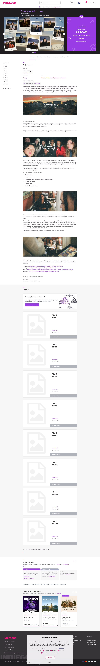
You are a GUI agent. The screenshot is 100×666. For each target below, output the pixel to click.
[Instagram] (11, 644)
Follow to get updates (29, 578)
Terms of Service (16, 661)
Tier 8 (5, 84)
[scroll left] (4, 34)
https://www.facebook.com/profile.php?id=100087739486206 (46, 266)
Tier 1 (5, 68)
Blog (72, 642)
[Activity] (86, 3)
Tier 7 (5, 81)
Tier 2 (5, 71)
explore (59, 593)
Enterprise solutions (91, 644)
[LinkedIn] (13, 644)
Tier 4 (5, 75)
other (52, 78)
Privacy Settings (25, 661)
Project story (6, 63)
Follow (81, 38)
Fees (88, 638)
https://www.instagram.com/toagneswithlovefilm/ (43, 268)
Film (25, 78)
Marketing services (91, 640)
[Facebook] (4, 644)
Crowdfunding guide (76, 640)
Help (58, 564)
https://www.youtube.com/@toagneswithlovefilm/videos (44, 271)
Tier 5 (5, 77)
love (47, 78)
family (43, 78)
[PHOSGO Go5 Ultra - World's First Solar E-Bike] (50, 604)
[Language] (79, 3)
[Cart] (82, 3)
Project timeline (6, 88)
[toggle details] (39, 626)
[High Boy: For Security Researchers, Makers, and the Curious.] (31, 604)
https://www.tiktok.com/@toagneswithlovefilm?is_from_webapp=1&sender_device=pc (50, 269)
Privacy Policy (7, 661)
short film (57, 78)
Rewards (5, 66)
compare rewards (32, 304)
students (63, 78)
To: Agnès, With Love (32, 11)
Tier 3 (5, 73)
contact (30, 73)
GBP (72, 2)
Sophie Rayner (26, 13)
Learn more (27, 576)
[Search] (41, 2)
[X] (7, 644)
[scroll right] (64, 34)
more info (25, 73)
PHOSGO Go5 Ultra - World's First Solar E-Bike (50, 619)
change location (57, 7)
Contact (73, 638)
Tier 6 (5, 79)
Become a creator (91, 642)
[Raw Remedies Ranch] (69, 604)
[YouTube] (9, 644)
